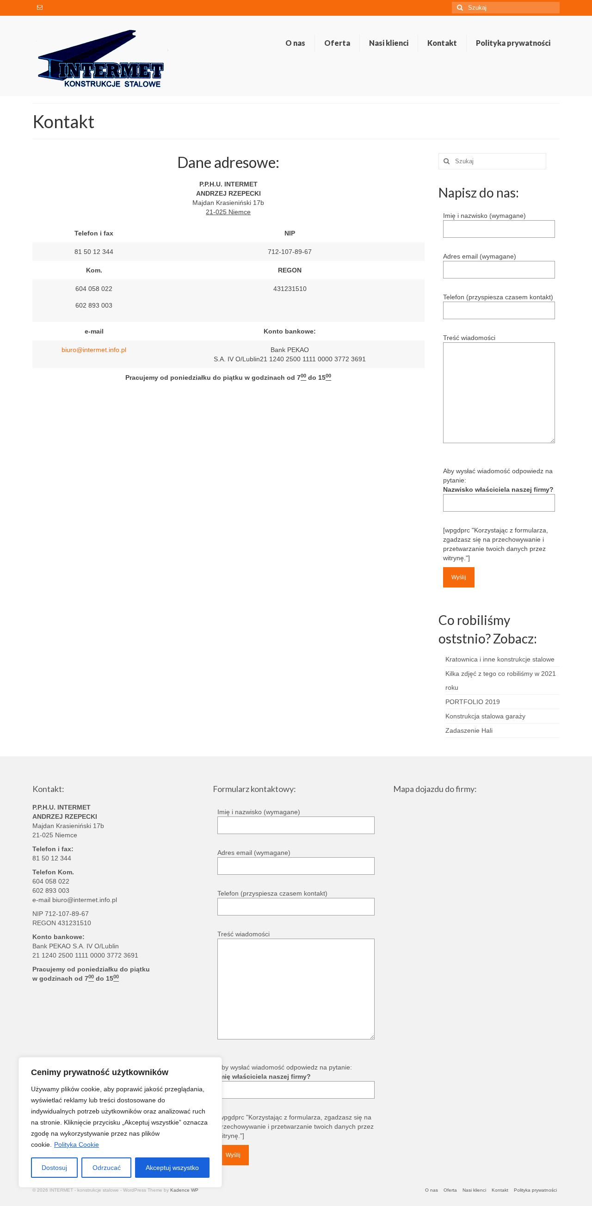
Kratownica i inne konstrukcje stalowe (500, 659)
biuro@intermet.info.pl (94, 349)
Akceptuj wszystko (172, 1167)
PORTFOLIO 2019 (472, 701)
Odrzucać (106, 1167)
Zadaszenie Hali (469, 730)
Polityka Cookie (76, 1144)
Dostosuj (54, 1167)
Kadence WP (184, 1190)
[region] (120, 1122)
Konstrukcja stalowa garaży (485, 716)
